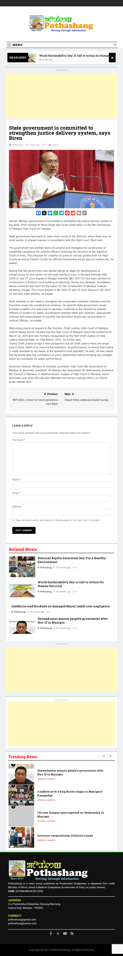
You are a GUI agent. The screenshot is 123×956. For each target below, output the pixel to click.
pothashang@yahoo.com (22, 923)
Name (16, 479)
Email (16, 493)
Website (16, 506)
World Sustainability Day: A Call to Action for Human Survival (71, 55)
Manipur (51, 779)
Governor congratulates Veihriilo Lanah (65, 835)
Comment (18, 439)
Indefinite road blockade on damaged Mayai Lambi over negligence (60, 606)
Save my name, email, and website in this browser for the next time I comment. (58, 520)
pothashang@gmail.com (22, 919)
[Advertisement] (61, 96)
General (41, 779)
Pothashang (17, 144)
